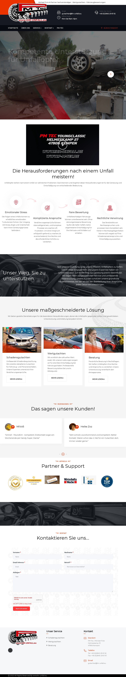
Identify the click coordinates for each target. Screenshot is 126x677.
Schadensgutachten (18, 357)
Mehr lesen (15, 379)
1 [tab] (110, 74)
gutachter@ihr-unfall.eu (72, 14)
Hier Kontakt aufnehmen (23, 94)
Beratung (94, 357)
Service (36, 28)
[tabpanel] (63, 75)
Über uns (25, 28)
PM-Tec (60, 28)
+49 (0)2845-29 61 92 (107, 14)
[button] (63, 145)
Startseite (13, 28)
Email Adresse (19, 562)
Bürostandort (110, 28)
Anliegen (17, 572)
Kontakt (48, 28)
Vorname (17, 552)
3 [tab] (66, 454)
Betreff (67, 562)
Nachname (68, 552)
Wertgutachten (57, 353)
